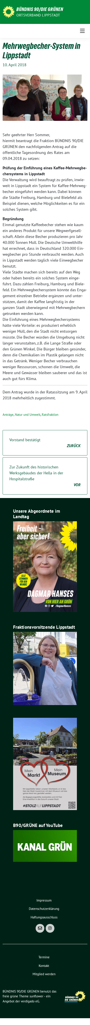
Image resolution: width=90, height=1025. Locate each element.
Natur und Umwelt (27, 414)
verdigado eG (30, 1001)
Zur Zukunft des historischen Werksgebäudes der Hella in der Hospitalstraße (45, 475)
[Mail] (40, 928)
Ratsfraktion (50, 414)
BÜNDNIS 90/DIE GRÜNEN (39, 9)
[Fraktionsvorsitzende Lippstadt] (45, 668)
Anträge (8, 414)
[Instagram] (50, 928)
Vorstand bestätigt (45, 442)
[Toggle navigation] (82, 30)
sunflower (36, 996)
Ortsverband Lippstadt (38, 15)
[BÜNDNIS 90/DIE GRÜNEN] (9, 11)
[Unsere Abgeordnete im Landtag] (45, 566)
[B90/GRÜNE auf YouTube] (45, 845)
